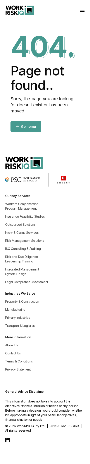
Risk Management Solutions (24, 240)
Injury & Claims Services (22, 232)
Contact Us (13, 353)
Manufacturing (15, 309)
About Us (11, 345)
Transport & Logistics (20, 325)
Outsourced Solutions (20, 224)
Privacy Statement (18, 369)
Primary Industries (17, 317)
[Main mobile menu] (82, 10)
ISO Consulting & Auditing (23, 248)
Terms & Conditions (19, 361)
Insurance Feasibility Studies (25, 216)
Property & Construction (22, 301)
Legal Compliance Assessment (26, 282)
